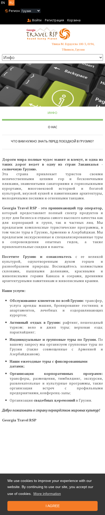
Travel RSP (52, 33)
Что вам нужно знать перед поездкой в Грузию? (52, 141)
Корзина (74, 20)
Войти (37, 20)
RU (11, 3)
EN (3, 3)
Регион (14, 11)
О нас (52, 127)
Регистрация (54, 20)
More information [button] (47, 494)
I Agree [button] (53, 506)
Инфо (52, 113)
